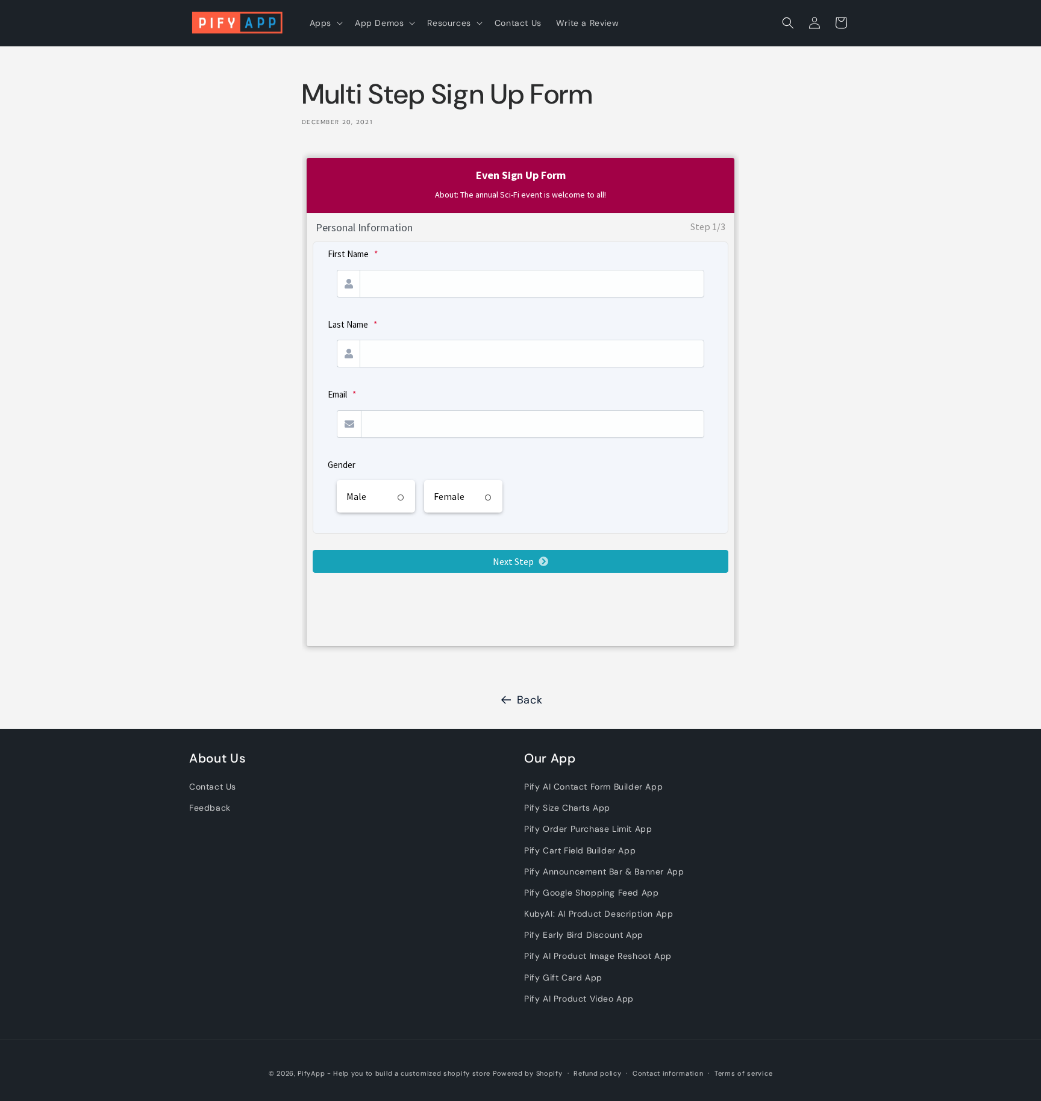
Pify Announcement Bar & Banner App (604, 871)
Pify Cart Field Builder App (580, 850)
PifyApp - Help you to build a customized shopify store (394, 1073)
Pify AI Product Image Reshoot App (598, 955)
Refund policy (597, 1073)
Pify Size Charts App (567, 807)
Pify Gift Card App (563, 977)
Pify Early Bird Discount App (583, 934)
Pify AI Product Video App (579, 998)
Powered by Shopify (528, 1073)
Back (529, 700)
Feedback (210, 807)
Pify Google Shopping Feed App (591, 892)
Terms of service (743, 1073)
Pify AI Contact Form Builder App (593, 786)
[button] (325, 23)
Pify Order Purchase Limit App (588, 828)
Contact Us (212, 786)
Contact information (668, 1073)
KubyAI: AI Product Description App (598, 913)
